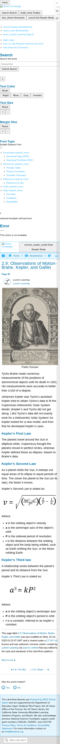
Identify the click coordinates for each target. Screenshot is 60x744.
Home (16, 255)
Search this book (8, 58)
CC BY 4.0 (51, 640)
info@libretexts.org (13, 731)
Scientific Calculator (16, 175)
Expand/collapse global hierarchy (5, 256)
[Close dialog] (2, 230)
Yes (8, 687)
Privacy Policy (9, 725)
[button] (11, 198)
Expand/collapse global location (56, 255)
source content (30, 647)
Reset (5, 90)
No (19, 687)
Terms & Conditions (26, 725)
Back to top (7, 660)
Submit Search (9, 69)
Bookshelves (36, 255)
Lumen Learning (21, 283)
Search (6, 740)
